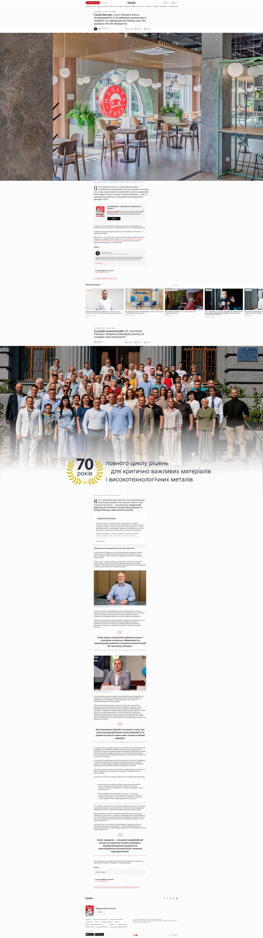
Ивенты (97, 922)
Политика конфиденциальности (94, 924)
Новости (99, 6)
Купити (114, 218)
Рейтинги (156, 6)
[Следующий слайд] (175, 285)
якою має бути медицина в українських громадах (180, 312)
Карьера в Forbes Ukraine (116, 919)
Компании (106, 6)
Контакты (88, 919)
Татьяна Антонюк (102, 28)
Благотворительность (102, 927)
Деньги (112, 6)
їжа (115, 278)
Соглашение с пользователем (100, 919)
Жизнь (143, 6)
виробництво (127, 887)
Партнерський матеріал (108, 887)
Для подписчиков (91, 6)
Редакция (111, 924)
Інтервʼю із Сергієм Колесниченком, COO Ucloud (223, 313)
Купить (100, 912)
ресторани (111, 278)
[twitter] (164, 898)
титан (122, 887)
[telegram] (173, 898)
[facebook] (167, 898)
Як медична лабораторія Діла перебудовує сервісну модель (144, 312)
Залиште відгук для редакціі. (101, 272)
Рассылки (117, 922)
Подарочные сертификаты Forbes (118, 927)
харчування (104, 278)
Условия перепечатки (106, 922)
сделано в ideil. (172, 935)
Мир (138, 6)
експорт (96, 887)
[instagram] (170, 898)
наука (100, 887)
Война (134, 6)
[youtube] (176, 898)
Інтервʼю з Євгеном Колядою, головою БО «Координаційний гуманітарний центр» (104, 312)
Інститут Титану (135, 887)
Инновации (119, 6)
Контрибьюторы (173, 6)
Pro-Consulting (97, 278)
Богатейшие (163, 6)
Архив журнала (122, 924)
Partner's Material (98, 341)
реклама (117, 887)
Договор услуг (89, 922)
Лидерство (149, 6)
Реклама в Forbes (90, 927)
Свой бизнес (127, 6)
